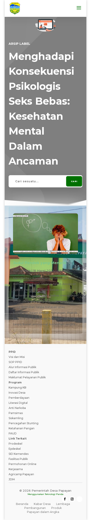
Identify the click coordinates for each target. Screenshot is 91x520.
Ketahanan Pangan (21, 428)
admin (25, 270)
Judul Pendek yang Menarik (39, 263)
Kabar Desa (42, 504)
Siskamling (16, 418)
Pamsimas (16, 413)
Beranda (22, 504)
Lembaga (63, 504)
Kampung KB (17, 387)
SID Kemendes (18, 453)
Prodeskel (15, 443)
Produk (56, 508)
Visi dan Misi (17, 357)
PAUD (13, 433)
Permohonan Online (22, 464)
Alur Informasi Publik (22, 367)
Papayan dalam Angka (43, 512)
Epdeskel (15, 448)
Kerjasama (16, 469)
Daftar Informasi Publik (24, 372)
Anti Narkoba (17, 408)
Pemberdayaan (19, 397)
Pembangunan (35, 508)
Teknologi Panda (54, 494)
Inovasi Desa (17, 392)
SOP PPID (15, 362)
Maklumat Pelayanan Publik (27, 377)
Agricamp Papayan (21, 474)
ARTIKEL (63, 270)
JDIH (12, 479)
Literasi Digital (18, 402)
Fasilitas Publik (18, 459)
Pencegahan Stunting (23, 423)
